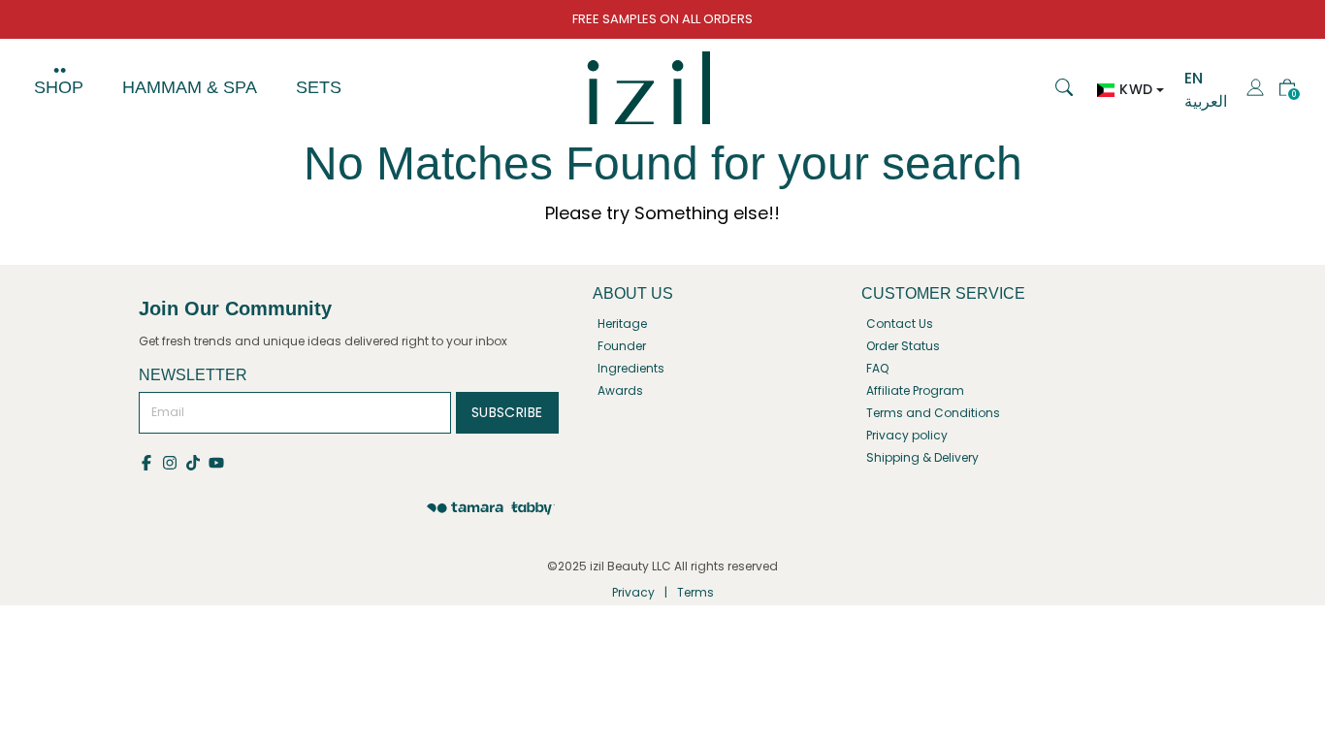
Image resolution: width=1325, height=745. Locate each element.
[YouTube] (218, 461)
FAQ (877, 368)
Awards (620, 390)
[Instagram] (173, 461)
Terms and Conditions (933, 413)
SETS (318, 87)
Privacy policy (907, 435)
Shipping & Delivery (922, 457)
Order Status (903, 346)
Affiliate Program (915, 390)
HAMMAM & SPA (189, 87)
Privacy (633, 592)
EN (1193, 78)
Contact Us (899, 323)
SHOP (58, 87)
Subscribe (507, 412)
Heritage (622, 323)
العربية (1205, 101)
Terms (695, 592)
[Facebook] (150, 461)
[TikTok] (197, 461)
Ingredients (631, 368)
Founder (622, 346)
